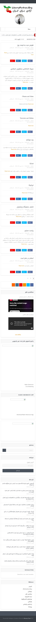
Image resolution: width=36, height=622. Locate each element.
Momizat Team (27, 618)
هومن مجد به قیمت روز (25, 45)
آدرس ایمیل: (30, 462)
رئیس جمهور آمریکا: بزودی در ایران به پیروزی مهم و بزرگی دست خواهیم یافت (18, 540)
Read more (25, 82)
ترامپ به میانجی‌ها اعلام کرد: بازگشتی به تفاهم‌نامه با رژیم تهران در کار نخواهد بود (18, 498)
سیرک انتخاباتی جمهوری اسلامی (22, 68)
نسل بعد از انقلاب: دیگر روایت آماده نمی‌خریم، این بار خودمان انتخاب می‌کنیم (19, 526)
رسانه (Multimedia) (27, 589)
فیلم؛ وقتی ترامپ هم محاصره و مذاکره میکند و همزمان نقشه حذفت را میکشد (19, 561)
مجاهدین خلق (28, 594)
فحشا (31, 163)
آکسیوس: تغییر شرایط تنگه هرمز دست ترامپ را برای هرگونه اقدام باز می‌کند (18, 484)
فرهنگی (30, 592)
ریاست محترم (29, 230)
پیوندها (30, 607)
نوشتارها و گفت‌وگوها (26, 599)
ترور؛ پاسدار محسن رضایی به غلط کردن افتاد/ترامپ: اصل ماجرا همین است (19, 491)
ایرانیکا (31, 185)
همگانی (11, 47)
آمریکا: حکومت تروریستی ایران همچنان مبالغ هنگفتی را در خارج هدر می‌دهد (19, 512)
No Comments (30, 49)
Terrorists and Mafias (26, 118)
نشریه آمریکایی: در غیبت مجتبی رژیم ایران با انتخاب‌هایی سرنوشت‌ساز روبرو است (20, 533)
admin (32, 47)
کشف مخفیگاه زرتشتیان (25, 206)
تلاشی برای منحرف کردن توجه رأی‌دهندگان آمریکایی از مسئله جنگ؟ (19, 519)
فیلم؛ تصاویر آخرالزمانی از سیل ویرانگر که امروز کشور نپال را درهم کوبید (18, 554)
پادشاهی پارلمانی (27, 604)
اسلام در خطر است (27, 258)
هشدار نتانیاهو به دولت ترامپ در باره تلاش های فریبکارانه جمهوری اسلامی (20, 547)
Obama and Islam (27, 96)
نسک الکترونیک (28, 597)
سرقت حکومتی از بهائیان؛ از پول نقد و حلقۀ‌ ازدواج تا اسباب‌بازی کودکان (19, 505)
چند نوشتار (29, 139)
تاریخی (30, 586)
